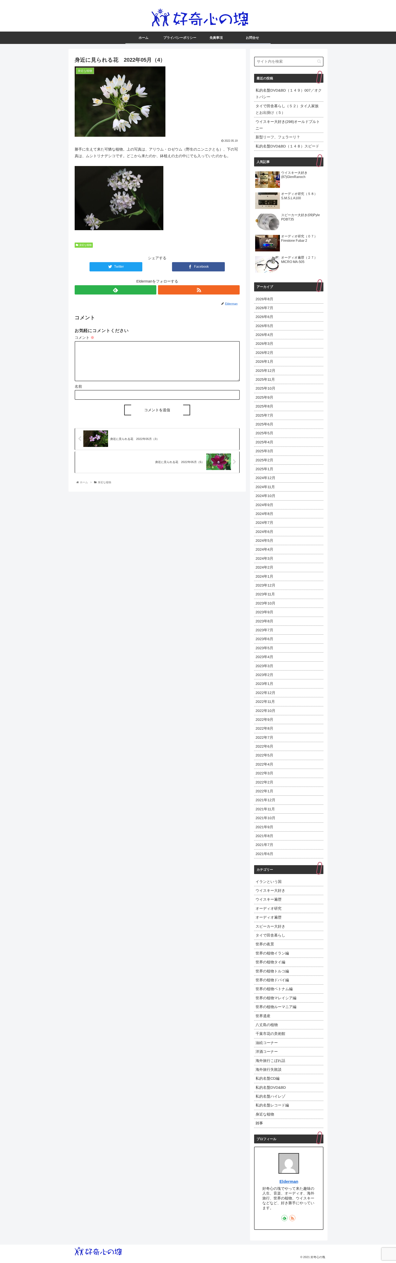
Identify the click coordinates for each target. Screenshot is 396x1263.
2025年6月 (264, 424)
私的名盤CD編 (267, 1078)
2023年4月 (264, 657)
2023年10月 (265, 603)
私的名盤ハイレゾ (270, 1096)
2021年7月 (264, 845)
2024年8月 (264, 514)
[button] (319, 61)
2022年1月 (264, 791)
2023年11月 (265, 594)
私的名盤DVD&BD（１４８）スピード (287, 146)
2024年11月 (265, 487)
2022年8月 (264, 728)
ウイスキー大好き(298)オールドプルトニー (288, 125)
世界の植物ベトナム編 (274, 989)
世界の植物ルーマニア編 (276, 1007)
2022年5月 (264, 755)
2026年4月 (264, 335)
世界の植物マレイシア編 (276, 998)
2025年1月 (264, 469)
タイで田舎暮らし (270, 935)
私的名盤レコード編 (272, 1105)
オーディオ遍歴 (269, 917)
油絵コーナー (267, 1042)
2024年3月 (264, 558)
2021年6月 (264, 854)
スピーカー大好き (270, 926)
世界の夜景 (265, 944)
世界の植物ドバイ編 (272, 980)
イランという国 (269, 881)
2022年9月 (264, 720)
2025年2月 (264, 460)
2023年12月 (265, 585)
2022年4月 (264, 764)
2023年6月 (264, 639)
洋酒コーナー (267, 1052)
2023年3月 (264, 666)
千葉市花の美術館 (270, 1034)
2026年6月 (264, 317)
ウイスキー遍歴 (269, 899)
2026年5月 (264, 326)
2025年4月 (264, 442)
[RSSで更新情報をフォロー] (199, 290)
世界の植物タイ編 (270, 962)
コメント (84, 338)
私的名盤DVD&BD (271, 1087)
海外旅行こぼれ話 (270, 1060)
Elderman (288, 1181)
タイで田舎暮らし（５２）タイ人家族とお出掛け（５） (287, 109)
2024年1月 (264, 576)
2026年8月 (264, 299)
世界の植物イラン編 (272, 953)
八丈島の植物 (267, 1025)
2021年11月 (265, 809)
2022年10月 (265, 710)
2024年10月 (265, 496)
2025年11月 (265, 379)
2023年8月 (264, 621)
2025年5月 (264, 433)
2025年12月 (265, 370)
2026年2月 (264, 352)
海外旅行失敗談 (269, 1069)
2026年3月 (264, 344)
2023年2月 (264, 675)
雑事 (259, 1123)
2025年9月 (264, 397)
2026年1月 (264, 361)
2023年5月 (264, 648)
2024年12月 (265, 478)
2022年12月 (265, 692)
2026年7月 (264, 308)
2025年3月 (264, 451)
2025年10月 (265, 388)
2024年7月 (264, 523)
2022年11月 (265, 702)
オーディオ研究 (269, 908)
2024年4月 (264, 549)
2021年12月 (265, 800)
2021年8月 (264, 836)
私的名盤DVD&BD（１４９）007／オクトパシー (289, 93)
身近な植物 (85, 245)
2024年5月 (264, 540)
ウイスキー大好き (270, 890)
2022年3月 (264, 773)
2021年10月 (265, 818)
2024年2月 (264, 567)
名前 (78, 386)
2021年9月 (264, 827)
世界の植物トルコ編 (272, 971)
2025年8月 (264, 406)
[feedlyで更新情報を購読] (115, 290)
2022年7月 (264, 737)
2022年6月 (264, 746)
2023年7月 (264, 630)
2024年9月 (264, 505)
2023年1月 (264, 684)
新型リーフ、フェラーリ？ (278, 137)
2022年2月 (264, 782)
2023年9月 (264, 612)
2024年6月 (264, 531)
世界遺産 (263, 1016)
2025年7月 (264, 415)
